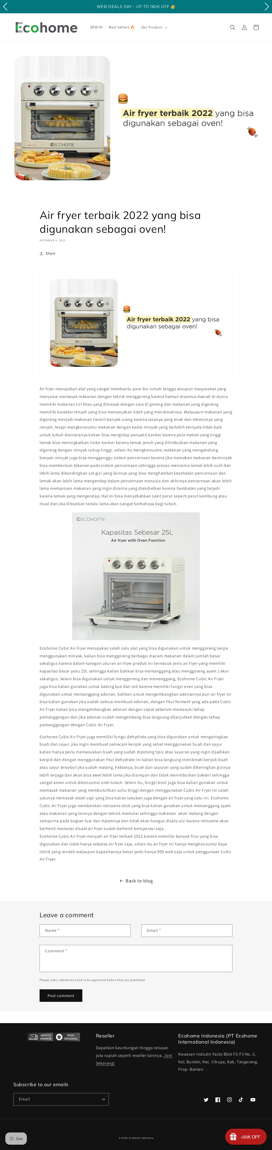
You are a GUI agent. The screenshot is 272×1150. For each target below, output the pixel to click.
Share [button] (51, 253)
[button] (154, 27)
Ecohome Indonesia (141, 1138)
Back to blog (139, 881)
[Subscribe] (103, 1099)
